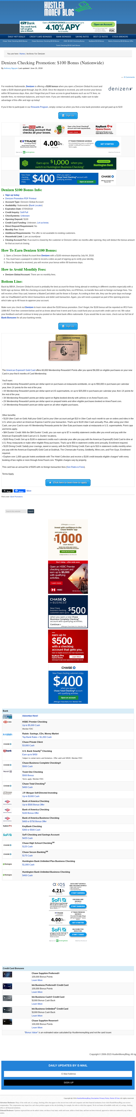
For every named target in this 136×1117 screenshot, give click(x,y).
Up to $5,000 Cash (31, 725)
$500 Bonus (28, 775)
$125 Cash (27, 846)
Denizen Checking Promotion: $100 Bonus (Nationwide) (52, 62)
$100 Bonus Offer (30, 813)
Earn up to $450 (29, 754)
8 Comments (129, 77)
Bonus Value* (31, 1032)
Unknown (25, 216)
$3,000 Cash (28, 745)
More (29, 491)
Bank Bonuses (8, 318)
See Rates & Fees (75, 467)
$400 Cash (27, 787)
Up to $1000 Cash (30, 796)
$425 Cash (27, 838)
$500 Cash (27, 766)
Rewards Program (39, 107)
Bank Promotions (16, 497)
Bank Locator (35, 205)
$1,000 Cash (28, 865)
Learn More (37, 980)
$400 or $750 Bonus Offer (34, 821)
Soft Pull (24, 212)
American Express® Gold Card (20, 370)
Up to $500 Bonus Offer (33, 805)
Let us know (42, 223)
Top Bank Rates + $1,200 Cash (37, 737)
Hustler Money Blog (68, 8)
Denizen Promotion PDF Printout (20, 198)
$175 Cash (27, 855)
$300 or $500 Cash (31, 830)
